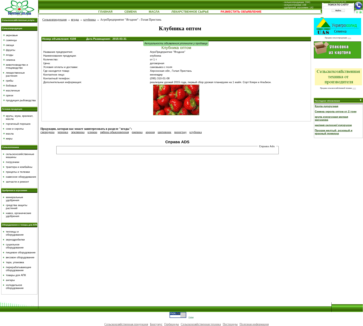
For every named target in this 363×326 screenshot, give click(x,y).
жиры (9, 138)
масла (10, 133)
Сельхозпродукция (12, 28)
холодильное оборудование (15, 286)
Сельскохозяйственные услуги (18, 20)
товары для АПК (16, 275)
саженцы (11, 40)
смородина (47, 132)
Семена (130, 11)
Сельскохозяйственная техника (201, 324)
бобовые (11, 85)
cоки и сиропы (15, 128)
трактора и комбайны (19, 166)
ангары (10, 280)
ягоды (9, 54)
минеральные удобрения (14, 199)
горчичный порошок (18, 123)
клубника (89, 19)
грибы (9, 80)
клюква (92, 132)
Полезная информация (254, 324)
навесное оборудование (21, 176)
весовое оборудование (20, 257)
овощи (10, 45)
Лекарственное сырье (190, 11)
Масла (154, 11)
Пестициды (230, 324)
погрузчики (12, 161)
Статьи (191, 317)
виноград (180, 132)
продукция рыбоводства (21, 100)
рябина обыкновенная (114, 132)
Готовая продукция (12, 109)
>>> (349, 38)
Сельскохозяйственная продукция (126, 324)
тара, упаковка (15, 262)
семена (10, 59)
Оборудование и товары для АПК (19, 225)
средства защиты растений (16, 207)
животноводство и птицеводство (17, 66)
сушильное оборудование (15, 246)
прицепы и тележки (18, 171)
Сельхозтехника (10, 147)
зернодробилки (15, 239)
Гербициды (171, 324)
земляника (78, 132)
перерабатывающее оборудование (18, 269)
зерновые (12, 35)
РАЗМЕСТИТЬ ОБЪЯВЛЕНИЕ (241, 11)
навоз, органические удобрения (18, 215)
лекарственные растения (15, 74)
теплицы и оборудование (15, 233)
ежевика (137, 132)
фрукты (10, 49)
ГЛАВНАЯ (105, 11)
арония (150, 132)
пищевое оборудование (21, 252)
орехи (9, 95)
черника (62, 132)
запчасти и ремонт (17, 181)
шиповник (164, 132)
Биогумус (156, 324)
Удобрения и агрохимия (14, 190)
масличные (13, 90)
